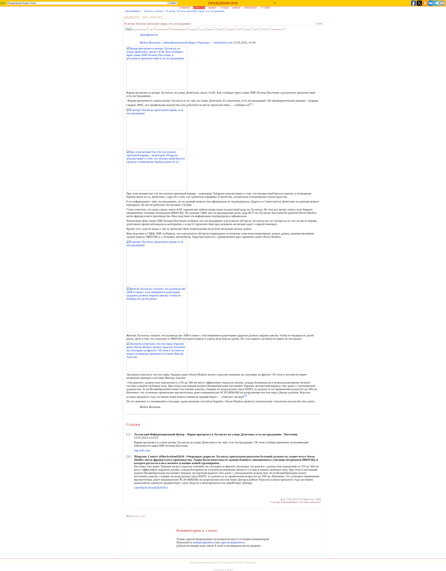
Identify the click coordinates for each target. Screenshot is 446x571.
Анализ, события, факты (152, 17)
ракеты (211, 29)
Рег (274, 3)
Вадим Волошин (139, 29)
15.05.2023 (128, 17)
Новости (199, 7)
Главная (184, 7)
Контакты (250, 7)
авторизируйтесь (203, 542)
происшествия (162, 29)
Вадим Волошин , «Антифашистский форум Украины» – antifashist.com (186, 42)
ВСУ (240, 29)
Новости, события (153, 11)
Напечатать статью (137, 516)
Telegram (230, 29)
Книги (236, 7)
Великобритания (179, 29)
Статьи (224, 7)
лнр (151, 29)
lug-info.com (142, 450)
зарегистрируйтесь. (232, 542)
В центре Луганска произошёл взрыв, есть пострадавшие (196, 11)
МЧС (257, 29)
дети (202, 29)
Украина (193, 29)
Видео (212, 7)
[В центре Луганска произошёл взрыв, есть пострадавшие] (156, 147)
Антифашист (277, 29)
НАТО (265, 29)
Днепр (248, 29)
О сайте (265, 7)
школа (220, 29)
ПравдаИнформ (132, 11)
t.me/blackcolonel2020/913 (151, 487)
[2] (128, 456)
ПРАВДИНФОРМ (223, 3)
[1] (128, 434)
